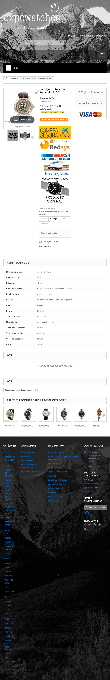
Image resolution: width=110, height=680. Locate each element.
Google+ (65, 219)
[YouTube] (99, 524)
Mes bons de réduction (31, 472)
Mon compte (28, 445)
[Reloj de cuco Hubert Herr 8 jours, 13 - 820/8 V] (99, 414)
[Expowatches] (32, 15)
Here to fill (88, 491)
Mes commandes (28, 452)
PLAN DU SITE (53, 501)
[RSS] (95, 524)
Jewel (7, 654)
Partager (53, 219)
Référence (43, 98)
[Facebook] (85, 524)
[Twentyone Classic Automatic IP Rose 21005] (46, 414)
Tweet (43, 219)
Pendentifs (10, 518)
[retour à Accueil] (6, 78)
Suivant (32, 137)
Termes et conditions (57, 472)
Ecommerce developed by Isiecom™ (24, 670)
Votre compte (86, 36)
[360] (12, 135)
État (41, 101)
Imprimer (48, 246)
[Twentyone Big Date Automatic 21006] (63, 414)
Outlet (6, 597)
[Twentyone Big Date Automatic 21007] (81, 414)
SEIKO (7, 553)
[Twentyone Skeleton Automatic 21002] (10, 414)
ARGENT (6, 452)
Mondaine (9, 542)
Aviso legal (53, 464)
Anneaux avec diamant (8, 483)
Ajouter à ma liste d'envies (91, 103)
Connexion (101, 36)
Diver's (8, 628)
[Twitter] (89, 524)
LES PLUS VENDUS (55, 497)
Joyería (8, 605)
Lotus (7, 610)
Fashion (8, 632)
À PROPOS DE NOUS (56, 452)
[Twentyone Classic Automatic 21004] (28, 414)
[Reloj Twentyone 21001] (24, 135)
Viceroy (8, 614)
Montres (14, 78)
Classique (9, 624)
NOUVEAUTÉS (53, 493)
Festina (8, 538)
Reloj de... (96, 426)
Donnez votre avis (49, 233)
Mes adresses (27, 461)
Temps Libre (10, 662)
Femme (8, 636)
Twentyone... (9, 426)
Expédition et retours (57, 480)
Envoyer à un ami (51, 242)
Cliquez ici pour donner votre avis (55, 366)
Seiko (7, 587)
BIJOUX (6, 465)
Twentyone (10, 591)
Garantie (52, 476)
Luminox (8, 572)
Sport (7, 658)
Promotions (53, 488)
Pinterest (45, 224)
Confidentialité (55, 468)
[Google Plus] (86, 529)
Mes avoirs (26, 456)
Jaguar (8, 568)
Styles (6, 619)
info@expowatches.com (93, 483)
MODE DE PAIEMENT (55, 484)
